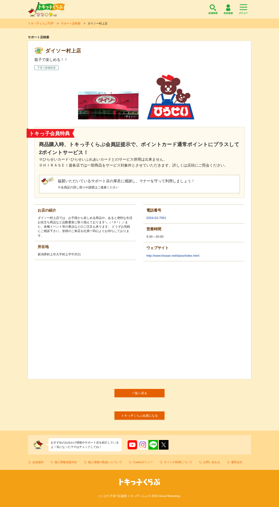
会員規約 (38, 462)
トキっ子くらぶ (46, 9)
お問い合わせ (211, 462)
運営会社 (236, 462)
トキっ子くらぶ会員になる (139, 415)
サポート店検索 (71, 23)
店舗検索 (213, 9)
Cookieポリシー (143, 462)
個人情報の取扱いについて (105, 462)
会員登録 (228, 9)
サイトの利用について (178, 462)
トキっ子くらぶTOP (41, 23)
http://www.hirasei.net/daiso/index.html (172, 255)
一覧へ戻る (139, 393)
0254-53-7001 (156, 218)
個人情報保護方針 (65, 462)
